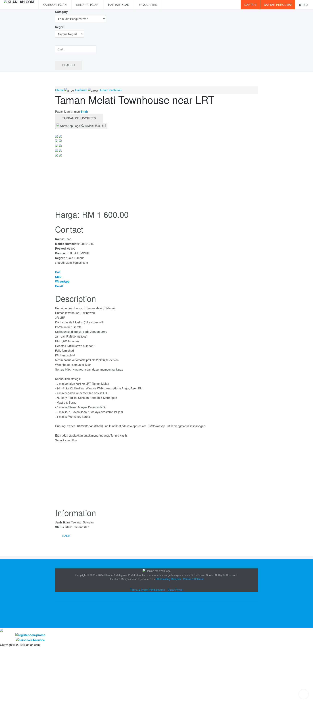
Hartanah (81, 90)
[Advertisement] (156, 477)
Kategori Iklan (55, 5)
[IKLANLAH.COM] (19, 4)
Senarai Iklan (87, 5)
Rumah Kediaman (110, 90)
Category (61, 12)
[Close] (1, 630)
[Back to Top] (303, 694)
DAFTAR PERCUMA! (278, 5)
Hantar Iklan (118, 5)
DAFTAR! (250, 5)
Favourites (148, 5)
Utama (59, 90)
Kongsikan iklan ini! (93, 125)
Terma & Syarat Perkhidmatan (147, 589)
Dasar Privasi (175, 589)
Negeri (60, 27)
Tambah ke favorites (79, 118)
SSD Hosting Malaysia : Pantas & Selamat (180, 579)
